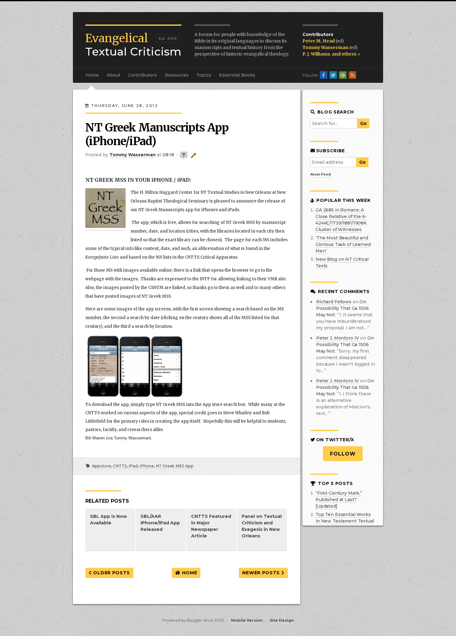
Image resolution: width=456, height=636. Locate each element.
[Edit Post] (192, 155)
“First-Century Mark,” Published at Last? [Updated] (338, 499)
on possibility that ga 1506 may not (342, 308)
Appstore (101, 466)
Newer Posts (261, 573)
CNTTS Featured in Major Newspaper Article (211, 526)
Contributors (142, 75)
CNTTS (120, 466)
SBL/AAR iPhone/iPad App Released (160, 523)
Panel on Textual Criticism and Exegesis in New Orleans (262, 526)
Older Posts (111, 573)
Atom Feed (320, 174)
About (113, 75)
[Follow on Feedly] (342, 75)
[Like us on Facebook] (323, 75)
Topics (203, 75)
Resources (177, 75)
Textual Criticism (133, 45)
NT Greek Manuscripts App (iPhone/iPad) (157, 134)
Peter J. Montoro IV (337, 338)
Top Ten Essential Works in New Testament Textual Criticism (344, 521)
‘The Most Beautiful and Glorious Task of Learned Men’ (343, 244)
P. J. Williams (316, 54)
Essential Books (237, 75)
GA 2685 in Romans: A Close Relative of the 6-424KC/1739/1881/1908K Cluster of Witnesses (341, 219)
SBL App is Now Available (108, 520)
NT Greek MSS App (175, 466)
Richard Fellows (333, 302)
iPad (133, 466)
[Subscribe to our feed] (352, 75)
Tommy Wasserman (325, 47)
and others (344, 54)
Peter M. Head (319, 41)
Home (92, 75)
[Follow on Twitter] (333, 75)
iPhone (147, 466)
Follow (343, 454)
